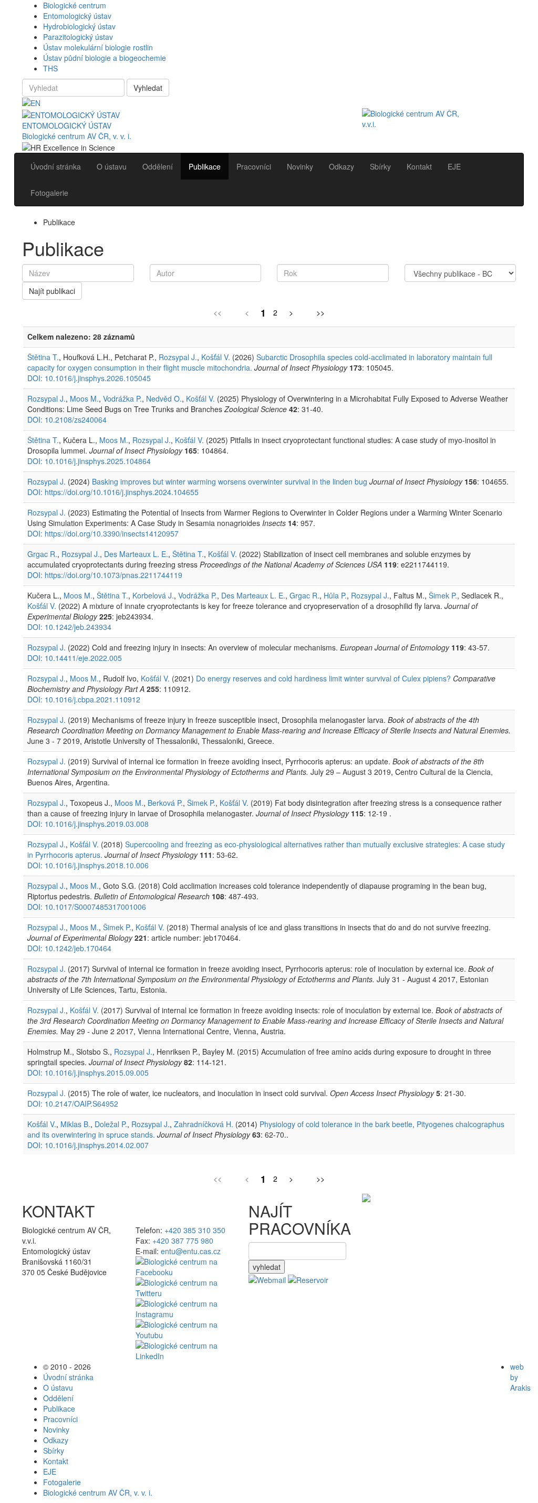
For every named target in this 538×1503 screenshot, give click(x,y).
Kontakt (55, 1461)
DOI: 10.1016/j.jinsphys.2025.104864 (89, 461)
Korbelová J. (153, 595)
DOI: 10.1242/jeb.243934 (69, 627)
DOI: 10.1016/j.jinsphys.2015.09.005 (88, 1072)
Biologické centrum (74, 5)
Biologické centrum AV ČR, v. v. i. (76, 136)
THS (50, 68)
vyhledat (267, 1267)
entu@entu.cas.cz (191, 1251)
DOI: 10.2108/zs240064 (67, 419)
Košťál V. (215, 357)
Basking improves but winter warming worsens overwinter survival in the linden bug (229, 481)
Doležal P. (111, 1124)
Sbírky (53, 1450)
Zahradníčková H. (203, 1124)
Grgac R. (42, 554)
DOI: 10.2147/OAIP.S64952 (72, 1103)
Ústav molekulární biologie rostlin (98, 47)
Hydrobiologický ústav (79, 26)
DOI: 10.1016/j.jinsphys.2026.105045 (89, 378)
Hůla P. (335, 595)
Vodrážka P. (122, 398)
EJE (49, 1471)
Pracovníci (60, 1419)
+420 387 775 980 (182, 1240)
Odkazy (55, 1440)
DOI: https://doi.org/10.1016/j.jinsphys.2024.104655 (113, 492)
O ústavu (58, 1387)
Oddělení (58, 1398)
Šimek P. (443, 595)
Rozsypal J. (178, 357)
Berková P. (165, 802)
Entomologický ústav (77, 15)
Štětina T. (43, 357)
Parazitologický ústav (78, 36)
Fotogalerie (62, 1482)
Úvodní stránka (68, 1377)
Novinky (56, 1429)
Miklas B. (75, 1124)
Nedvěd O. (164, 398)
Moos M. (84, 398)
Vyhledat (147, 87)
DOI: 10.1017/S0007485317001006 (86, 906)
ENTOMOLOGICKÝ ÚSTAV (66, 125)
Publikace (59, 1408)
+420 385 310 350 (194, 1230)
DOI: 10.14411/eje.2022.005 (74, 658)
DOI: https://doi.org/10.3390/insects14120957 (103, 533)
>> (320, 312)
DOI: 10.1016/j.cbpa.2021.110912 (83, 699)
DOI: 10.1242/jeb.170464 (69, 948)
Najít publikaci (52, 291)
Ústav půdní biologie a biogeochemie (104, 57)
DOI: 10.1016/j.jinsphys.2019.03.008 (88, 823)
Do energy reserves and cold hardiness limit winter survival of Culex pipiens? (323, 678)
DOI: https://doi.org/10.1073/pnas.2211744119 (104, 575)
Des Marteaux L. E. (136, 554)
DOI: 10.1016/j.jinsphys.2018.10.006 (88, 865)
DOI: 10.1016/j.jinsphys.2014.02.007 (88, 1145)
